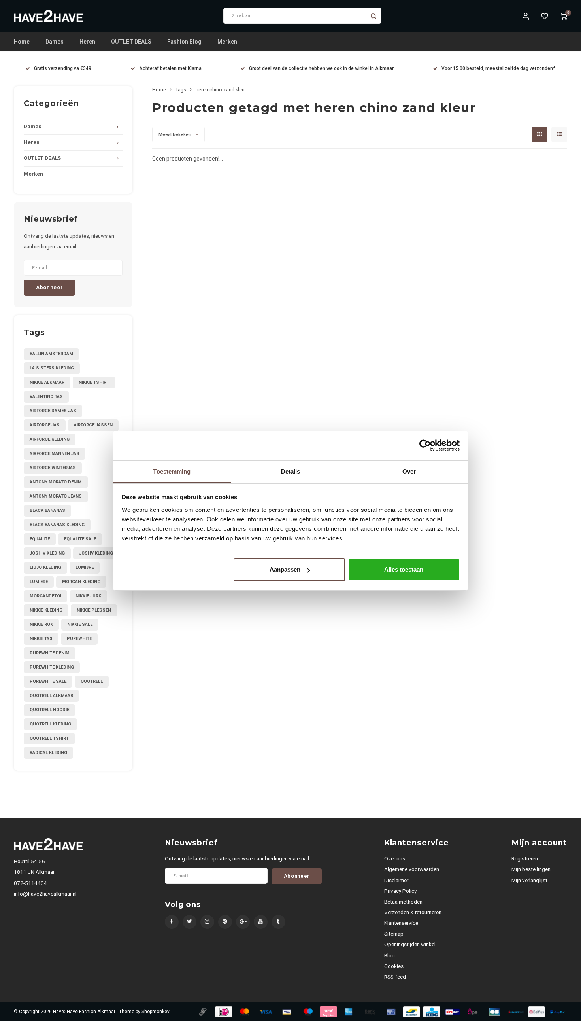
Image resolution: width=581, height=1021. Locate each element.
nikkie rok (41, 624)
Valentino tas (46, 396)
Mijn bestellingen (531, 869)
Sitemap (394, 933)
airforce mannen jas (54, 453)
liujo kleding (45, 567)
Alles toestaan (403, 569)
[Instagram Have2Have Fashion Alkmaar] (207, 922)
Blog (389, 955)
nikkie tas (41, 638)
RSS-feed (395, 977)
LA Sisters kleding (52, 368)
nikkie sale (79, 624)
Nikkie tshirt (94, 382)
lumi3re (84, 567)
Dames (54, 41)
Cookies (394, 966)
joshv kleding (96, 553)
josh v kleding (47, 553)
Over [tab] (409, 471)
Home (22, 41)
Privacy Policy (400, 891)
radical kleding (48, 752)
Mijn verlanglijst (529, 880)
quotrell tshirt (49, 738)
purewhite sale (48, 681)
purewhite (79, 638)
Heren (87, 41)
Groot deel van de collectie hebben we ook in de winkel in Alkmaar (321, 68)
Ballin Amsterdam (51, 353)
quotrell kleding (50, 724)
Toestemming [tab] (172, 471)
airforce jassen (93, 425)
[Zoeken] (373, 16)
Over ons (394, 858)
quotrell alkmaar (51, 695)
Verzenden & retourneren (412, 912)
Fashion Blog (184, 41)
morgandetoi (45, 596)
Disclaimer (396, 880)
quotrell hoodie (49, 709)
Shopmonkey (155, 1011)
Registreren (524, 858)
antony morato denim (56, 482)
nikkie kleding (46, 610)
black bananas (47, 510)
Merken (227, 41)
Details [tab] (290, 471)
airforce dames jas (53, 410)
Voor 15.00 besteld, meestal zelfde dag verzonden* (498, 68)
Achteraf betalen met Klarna (170, 68)
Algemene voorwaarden (411, 869)
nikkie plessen (94, 610)
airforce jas (45, 425)
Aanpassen (285, 569)
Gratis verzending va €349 (62, 68)
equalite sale (80, 539)
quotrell (92, 681)
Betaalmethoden (403, 901)
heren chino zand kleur (221, 90)
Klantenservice (401, 923)
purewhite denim (50, 652)
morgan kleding (81, 581)
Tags (180, 90)
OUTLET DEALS (131, 41)
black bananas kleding (57, 524)
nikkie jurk (88, 596)
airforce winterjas (53, 467)
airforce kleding (50, 439)
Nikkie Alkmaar (47, 382)
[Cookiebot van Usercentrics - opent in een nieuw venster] (425, 445)
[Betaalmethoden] (202, 1011)
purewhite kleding (52, 667)
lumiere (39, 581)
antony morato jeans (56, 496)
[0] (563, 16)
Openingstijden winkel (410, 944)
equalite (40, 539)
